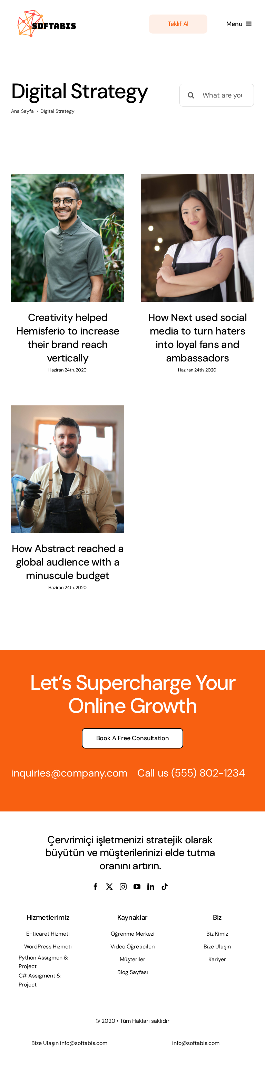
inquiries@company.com (69, 773)
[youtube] (137, 886)
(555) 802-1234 (208, 773)
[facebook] (95, 886)
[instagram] (123, 886)
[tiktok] (164, 886)
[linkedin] (150, 886)
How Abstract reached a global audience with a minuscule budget (68, 562)
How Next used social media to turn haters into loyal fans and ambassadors (197, 338)
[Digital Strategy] (67, 238)
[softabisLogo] (45, 9)
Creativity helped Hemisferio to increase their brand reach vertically (67, 338)
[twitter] (109, 886)
